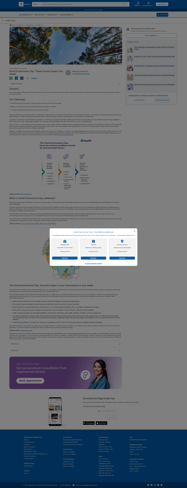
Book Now (65, 258)
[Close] (134, 231)
